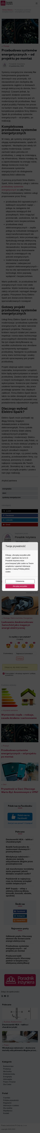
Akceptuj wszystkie (20, 586)
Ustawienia (20, 581)
